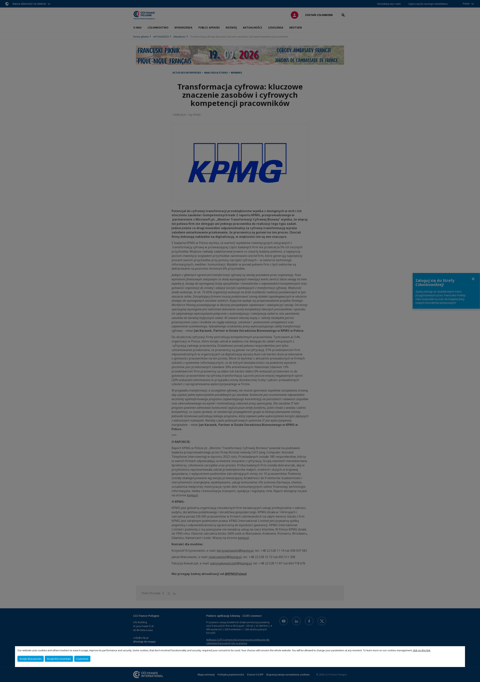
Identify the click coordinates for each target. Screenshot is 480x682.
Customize (82, 658)
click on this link (421, 650)
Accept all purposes (31, 658)
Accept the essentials (59, 658)
